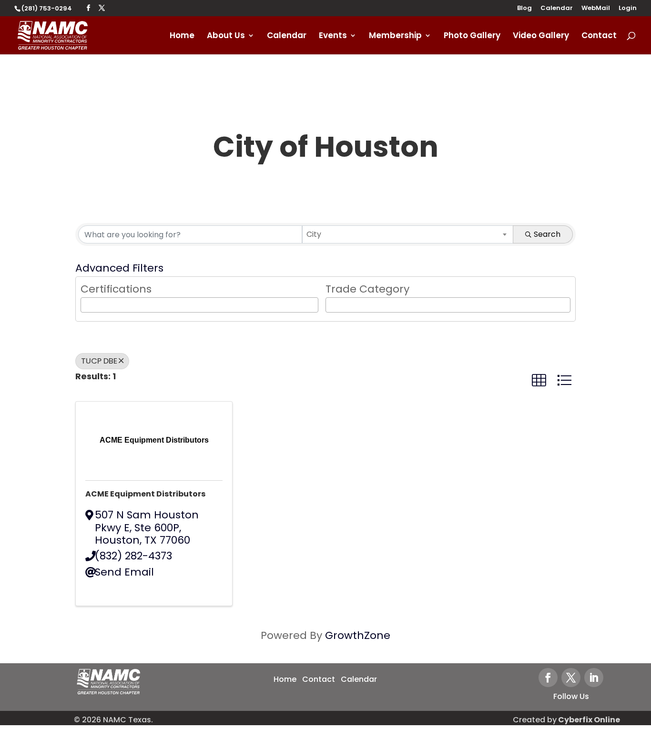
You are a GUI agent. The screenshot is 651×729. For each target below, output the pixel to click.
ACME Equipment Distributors (145, 493)
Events (333, 36)
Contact (599, 36)
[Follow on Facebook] (548, 677)
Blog (524, 8)
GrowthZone (357, 635)
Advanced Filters (119, 268)
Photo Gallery (472, 36)
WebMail (595, 8)
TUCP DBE (99, 360)
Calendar (556, 8)
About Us (226, 36)
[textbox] (87, 304)
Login (628, 8)
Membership (395, 36)
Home (182, 36)
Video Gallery (541, 36)
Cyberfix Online (589, 719)
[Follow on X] (570, 677)
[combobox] (408, 234)
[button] (539, 380)
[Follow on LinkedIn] (593, 677)
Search (547, 234)
